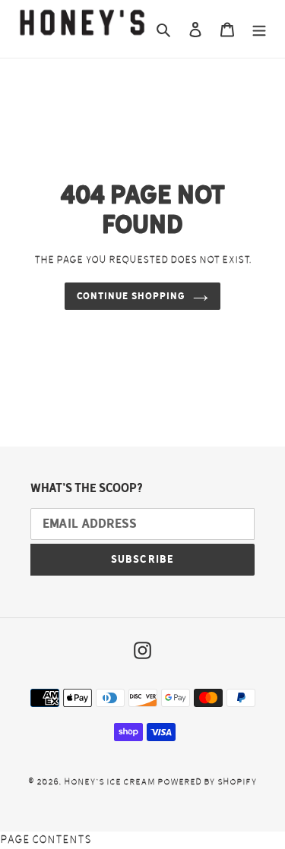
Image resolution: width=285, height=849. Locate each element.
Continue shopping (131, 295)
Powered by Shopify (207, 781)
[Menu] (259, 29)
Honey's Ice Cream (109, 781)
